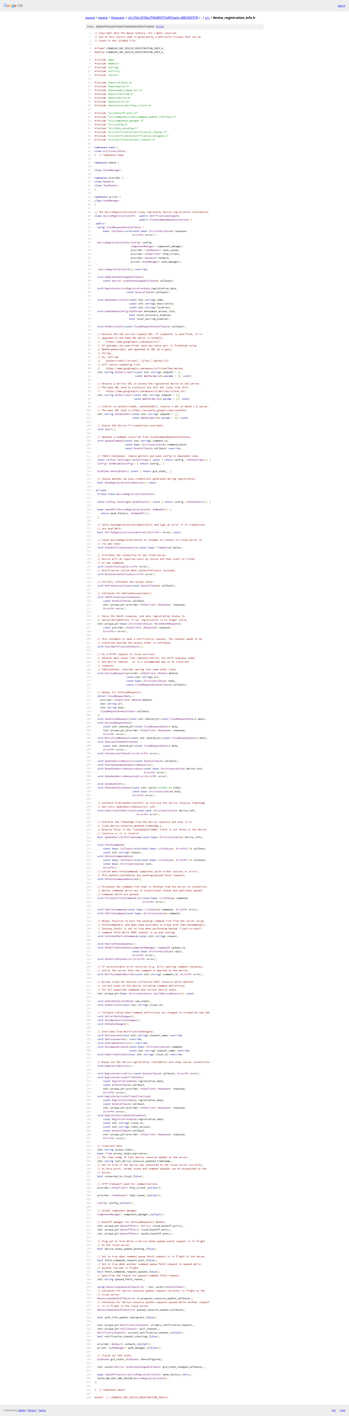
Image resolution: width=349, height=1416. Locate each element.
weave (90, 17)
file (160, 26)
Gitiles (21, 1410)
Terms (42, 1410)
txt (334, 1410)
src (207, 17)
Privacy (32, 1410)
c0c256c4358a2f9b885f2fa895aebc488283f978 (163, 17)
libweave (118, 17)
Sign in (341, 5)
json (342, 1410)
